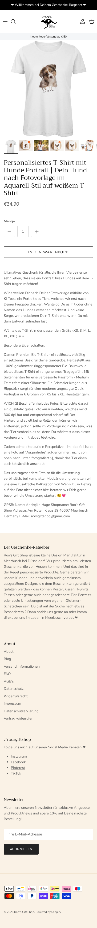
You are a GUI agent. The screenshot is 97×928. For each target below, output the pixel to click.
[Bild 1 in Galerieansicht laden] (48, 89)
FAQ (7, 673)
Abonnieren (21, 849)
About (8, 651)
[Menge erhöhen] (36, 231)
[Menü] (5, 21)
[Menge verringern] (9, 231)
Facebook (18, 762)
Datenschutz (14, 688)
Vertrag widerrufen (18, 718)
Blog (7, 659)
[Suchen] (15, 21)
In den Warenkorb (48, 252)
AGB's (9, 681)
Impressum (12, 703)
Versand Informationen (22, 666)
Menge (9, 221)
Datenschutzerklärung (21, 711)
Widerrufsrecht (16, 696)
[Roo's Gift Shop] (48, 21)
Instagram (19, 756)
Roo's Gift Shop (24, 912)
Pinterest (18, 767)
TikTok (16, 773)
